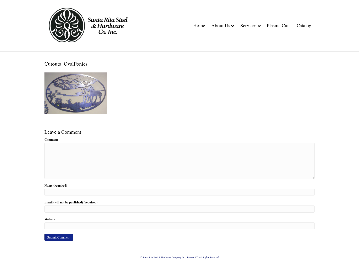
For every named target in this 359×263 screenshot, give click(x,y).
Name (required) (55, 185)
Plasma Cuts (278, 25)
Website (49, 219)
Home (199, 25)
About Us (220, 25)
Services (248, 25)
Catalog (304, 25)
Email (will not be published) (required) (70, 202)
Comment (51, 139)
